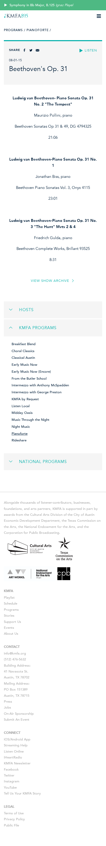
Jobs (7, 707)
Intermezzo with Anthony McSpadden (40, 385)
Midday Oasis (22, 413)
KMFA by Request (25, 399)
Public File (11, 825)
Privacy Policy (14, 819)
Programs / (14, 30)
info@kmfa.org (15, 653)
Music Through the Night (30, 420)
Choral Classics (23, 351)
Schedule (10, 603)
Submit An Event (16, 720)
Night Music (21, 427)
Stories (9, 616)
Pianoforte (20, 434)
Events (9, 628)
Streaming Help (16, 745)
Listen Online (14, 751)
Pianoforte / (38, 30)
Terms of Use (14, 813)
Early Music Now (24, 365)
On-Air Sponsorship (19, 714)
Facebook (11, 769)
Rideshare (19, 440)
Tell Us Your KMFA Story (22, 793)
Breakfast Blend (24, 344)
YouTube (10, 788)
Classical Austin (23, 358)
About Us (11, 634)
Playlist (9, 598)
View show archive (50, 281)
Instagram (11, 781)
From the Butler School (29, 379)
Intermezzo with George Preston (36, 392)
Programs (11, 610)
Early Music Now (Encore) (31, 372)
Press (8, 702)
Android (17, 739)
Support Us (12, 622)
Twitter (9, 775)
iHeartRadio (13, 757)
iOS (6, 739)
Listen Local (21, 406)
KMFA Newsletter (17, 763)
